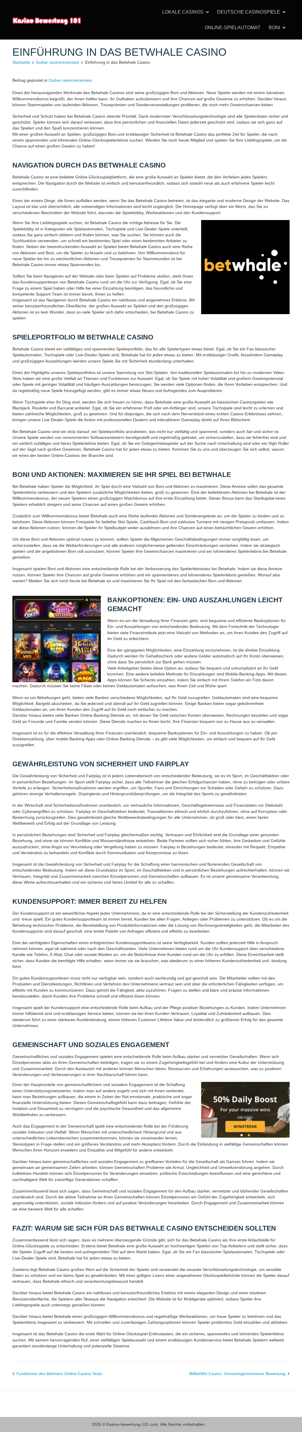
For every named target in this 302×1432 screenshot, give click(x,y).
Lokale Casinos (182, 11)
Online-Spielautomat (232, 27)
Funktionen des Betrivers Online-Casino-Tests (59, 1373)
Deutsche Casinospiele (248, 11)
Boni (274, 27)
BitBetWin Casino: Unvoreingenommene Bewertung (237, 1373)
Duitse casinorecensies (70, 80)
